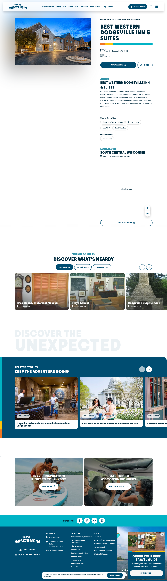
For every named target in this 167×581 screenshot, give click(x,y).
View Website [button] (117, 65)
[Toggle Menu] (155, 6)
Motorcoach (75, 550)
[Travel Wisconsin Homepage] (18, 6)
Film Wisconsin (76, 546)
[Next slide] (149, 267)
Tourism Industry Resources (81, 537)
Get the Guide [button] (145, 573)
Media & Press (76, 557)
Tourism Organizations (79, 553)
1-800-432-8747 (55, 538)
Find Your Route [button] (117, 486)
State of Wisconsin (101, 554)
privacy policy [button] (96, 574)
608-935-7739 (105, 57)
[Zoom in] (148, 208)
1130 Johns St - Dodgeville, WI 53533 (114, 51)
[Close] (162, 534)
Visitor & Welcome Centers (104, 544)
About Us (97, 537)
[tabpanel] (84, 287)
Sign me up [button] (47, 486)
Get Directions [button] (125, 223)
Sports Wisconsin (77, 567)
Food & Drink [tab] (83, 267)
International (76, 560)
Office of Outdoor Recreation (78, 541)
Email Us (52, 534)
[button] (137, 6)
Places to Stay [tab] (102, 267)
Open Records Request (103, 551)
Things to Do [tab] (64, 267)
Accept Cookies (115, 575)
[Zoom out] (148, 214)
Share (146, 65)
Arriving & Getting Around (104, 540)
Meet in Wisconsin (78, 563)
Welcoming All (99, 547)
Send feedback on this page (55, 550)
